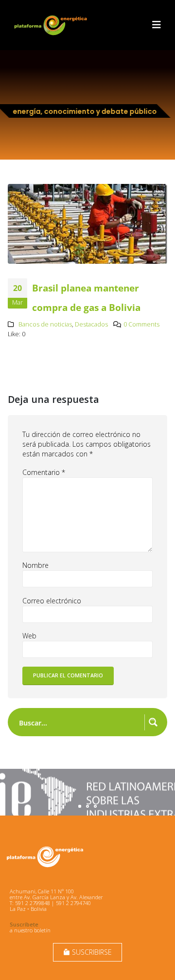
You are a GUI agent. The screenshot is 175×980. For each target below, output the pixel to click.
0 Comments (141, 324)
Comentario (43, 472)
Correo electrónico (51, 600)
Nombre (35, 565)
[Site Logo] (51, 25)
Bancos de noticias (45, 324)
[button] (156, 25)
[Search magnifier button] (153, 722)
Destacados (91, 324)
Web (29, 635)
